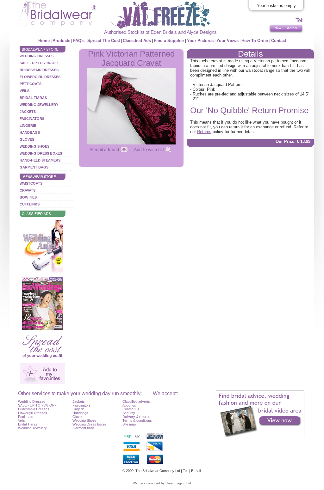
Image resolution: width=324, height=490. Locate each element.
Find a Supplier (169, 40)
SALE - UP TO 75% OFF (39, 63)
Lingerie (28, 125)
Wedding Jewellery (39, 105)
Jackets (28, 111)
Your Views (227, 40)
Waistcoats (31, 183)
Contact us (130, 409)
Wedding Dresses (36, 56)
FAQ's (78, 40)
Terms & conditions (137, 420)
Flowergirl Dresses (40, 77)
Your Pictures (200, 40)
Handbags (30, 132)
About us (129, 405)
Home (44, 40)
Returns (204, 131)
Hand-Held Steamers (40, 160)
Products (61, 40)
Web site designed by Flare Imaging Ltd (162, 483)
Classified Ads (137, 40)
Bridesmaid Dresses (39, 70)
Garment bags (83, 428)
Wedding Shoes (34, 146)
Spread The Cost (103, 40)
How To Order (254, 40)
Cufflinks (30, 204)
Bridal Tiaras (33, 98)
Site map (129, 424)
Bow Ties (28, 197)
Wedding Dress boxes (89, 424)
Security (128, 413)
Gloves (27, 139)
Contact (278, 40)
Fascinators (32, 118)
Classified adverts (136, 401)
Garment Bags (34, 167)
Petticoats (30, 84)
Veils (24, 91)
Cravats (27, 190)
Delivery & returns (136, 417)
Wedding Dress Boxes (41, 153)
